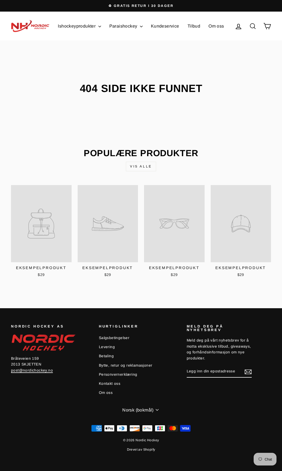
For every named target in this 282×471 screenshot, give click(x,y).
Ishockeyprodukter (77, 26)
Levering (107, 347)
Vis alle (141, 166)
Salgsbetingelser (114, 338)
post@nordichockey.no (32, 370)
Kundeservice (165, 26)
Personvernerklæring (118, 374)
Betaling (106, 356)
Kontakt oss (109, 383)
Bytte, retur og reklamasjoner (126, 365)
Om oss (216, 26)
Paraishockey (124, 26)
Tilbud (194, 26)
